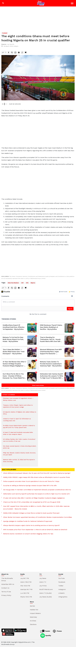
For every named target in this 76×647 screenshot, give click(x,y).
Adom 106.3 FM (25, 582)
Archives (33, 621)
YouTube (61, 578)
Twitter (60, 586)
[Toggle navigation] (72, 3)
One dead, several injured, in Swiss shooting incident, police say (19, 448)
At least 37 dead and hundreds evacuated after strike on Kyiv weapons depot (18, 434)
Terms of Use (6, 592)
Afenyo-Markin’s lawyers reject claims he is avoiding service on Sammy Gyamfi (31, 525)
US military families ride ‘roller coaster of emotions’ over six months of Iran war (19, 441)
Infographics (62, 597)
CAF (22, 282)
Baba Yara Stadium (13, 282)
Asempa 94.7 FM (26, 589)
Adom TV (42, 582)
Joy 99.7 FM (24, 578)
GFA (27, 282)
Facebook (61, 582)
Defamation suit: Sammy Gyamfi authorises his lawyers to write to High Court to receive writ (36, 494)
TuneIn (47, 631)
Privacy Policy (6, 595)
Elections (33, 624)
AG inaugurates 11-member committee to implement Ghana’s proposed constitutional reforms (37, 490)
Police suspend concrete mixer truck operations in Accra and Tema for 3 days (31, 481)
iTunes (59, 631)
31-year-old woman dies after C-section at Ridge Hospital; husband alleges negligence (34, 498)
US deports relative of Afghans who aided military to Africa (19, 414)
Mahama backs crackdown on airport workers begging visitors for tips (28, 534)
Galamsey (33, 617)
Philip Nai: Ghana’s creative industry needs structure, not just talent (19, 454)
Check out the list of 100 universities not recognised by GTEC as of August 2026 (31, 502)
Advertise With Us (7, 584)
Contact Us (5, 588)
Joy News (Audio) (45, 597)
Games (32, 606)
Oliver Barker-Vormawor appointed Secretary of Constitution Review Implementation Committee (37, 517)
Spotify (48, 635)
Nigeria (33, 282)
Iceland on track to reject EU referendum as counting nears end (17, 420)
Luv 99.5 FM (24, 593)
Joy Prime (43, 586)
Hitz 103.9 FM (25, 586)
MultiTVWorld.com (46, 589)
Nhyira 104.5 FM (26, 597)
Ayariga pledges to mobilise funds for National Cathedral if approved (27, 521)
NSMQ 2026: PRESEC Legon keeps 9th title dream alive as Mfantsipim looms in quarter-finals (36, 477)
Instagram (62, 589)
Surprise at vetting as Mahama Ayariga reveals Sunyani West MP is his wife (30, 485)
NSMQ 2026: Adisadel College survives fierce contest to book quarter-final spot (31, 513)
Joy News (42, 578)
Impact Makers (35, 613)
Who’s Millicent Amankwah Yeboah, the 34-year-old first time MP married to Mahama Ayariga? (37, 473)
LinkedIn (61, 593)
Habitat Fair (34, 610)
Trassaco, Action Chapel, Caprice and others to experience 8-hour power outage (18, 407)
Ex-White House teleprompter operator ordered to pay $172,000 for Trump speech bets (19, 427)
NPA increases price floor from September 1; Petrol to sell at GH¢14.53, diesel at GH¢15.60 (35, 529)
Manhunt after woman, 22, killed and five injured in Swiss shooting (19, 461)
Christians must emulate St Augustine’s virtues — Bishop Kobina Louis (18, 400)
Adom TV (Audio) (45, 593)
